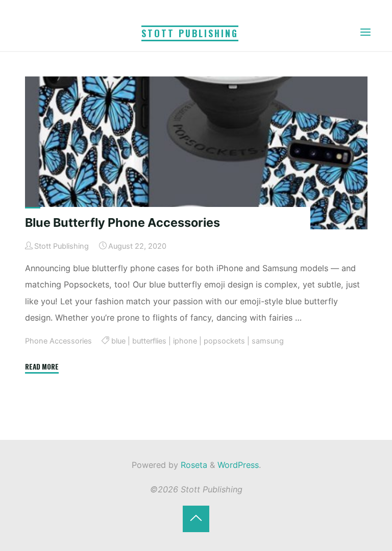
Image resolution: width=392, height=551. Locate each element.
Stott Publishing (189, 33)
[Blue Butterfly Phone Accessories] (195, 152)
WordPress (238, 465)
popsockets (224, 341)
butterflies (149, 341)
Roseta (192, 465)
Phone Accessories (57, 341)
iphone (185, 341)
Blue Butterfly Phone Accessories (121, 222)
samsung (268, 341)
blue (118, 341)
